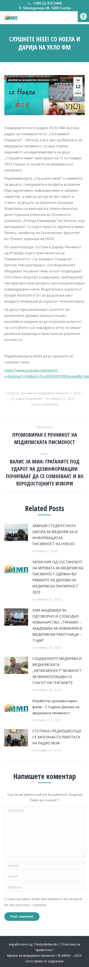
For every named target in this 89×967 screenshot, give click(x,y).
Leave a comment (44, 404)
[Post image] (16, 532)
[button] (83, 16)
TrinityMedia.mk (45, 944)
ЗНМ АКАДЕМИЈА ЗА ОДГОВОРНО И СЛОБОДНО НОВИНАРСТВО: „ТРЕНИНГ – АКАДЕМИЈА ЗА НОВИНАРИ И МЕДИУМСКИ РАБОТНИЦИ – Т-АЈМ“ (57, 625)
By (27, 398)
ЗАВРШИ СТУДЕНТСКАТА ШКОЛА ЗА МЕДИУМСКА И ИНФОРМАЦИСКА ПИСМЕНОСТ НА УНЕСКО (55, 534)
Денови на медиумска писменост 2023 (33, 80)
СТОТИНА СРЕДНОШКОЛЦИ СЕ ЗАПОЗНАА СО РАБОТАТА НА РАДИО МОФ (56, 737)
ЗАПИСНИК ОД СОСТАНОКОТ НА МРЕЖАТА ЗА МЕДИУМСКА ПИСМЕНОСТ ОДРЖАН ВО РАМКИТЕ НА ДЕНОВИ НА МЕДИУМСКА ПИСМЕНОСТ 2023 (57, 577)
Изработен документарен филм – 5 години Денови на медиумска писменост (55, 707)
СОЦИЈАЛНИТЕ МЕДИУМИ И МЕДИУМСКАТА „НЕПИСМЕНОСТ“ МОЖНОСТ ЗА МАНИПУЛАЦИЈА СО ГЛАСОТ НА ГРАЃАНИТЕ (57, 670)
